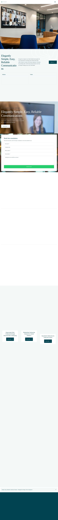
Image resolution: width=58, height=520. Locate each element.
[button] (29, 490)
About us (52, 62)
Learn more (5, 126)
